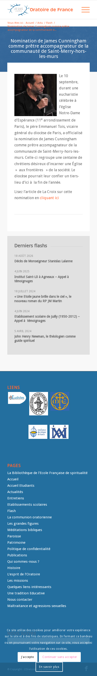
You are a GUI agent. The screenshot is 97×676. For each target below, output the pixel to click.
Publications (17, 555)
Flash (11, 511)
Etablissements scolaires (27, 504)
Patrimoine (16, 542)
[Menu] (83, 9)
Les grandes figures (23, 523)
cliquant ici (49, 198)
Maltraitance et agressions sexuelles (36, 606)
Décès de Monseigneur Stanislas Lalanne (43, 261)
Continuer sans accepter (59, 657)
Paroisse (14, 536)
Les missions (17, 580)
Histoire (13, 568)
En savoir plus (49, 666)
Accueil (12, 479)
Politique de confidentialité (28, 549)
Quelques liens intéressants (29, 587)
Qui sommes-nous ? (23, 561)
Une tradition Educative (26, 593)
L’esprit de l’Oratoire (23, 574)
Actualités (15, 492)
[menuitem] (72, 9)
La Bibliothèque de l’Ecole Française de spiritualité (47, 473)
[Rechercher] (72, 9)
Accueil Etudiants (20, 485)
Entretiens (15, 498)
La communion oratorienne (29, 517)
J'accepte (27, 657)
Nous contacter (19, 599)
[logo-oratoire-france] (40, 9)
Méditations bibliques (24, 530)
